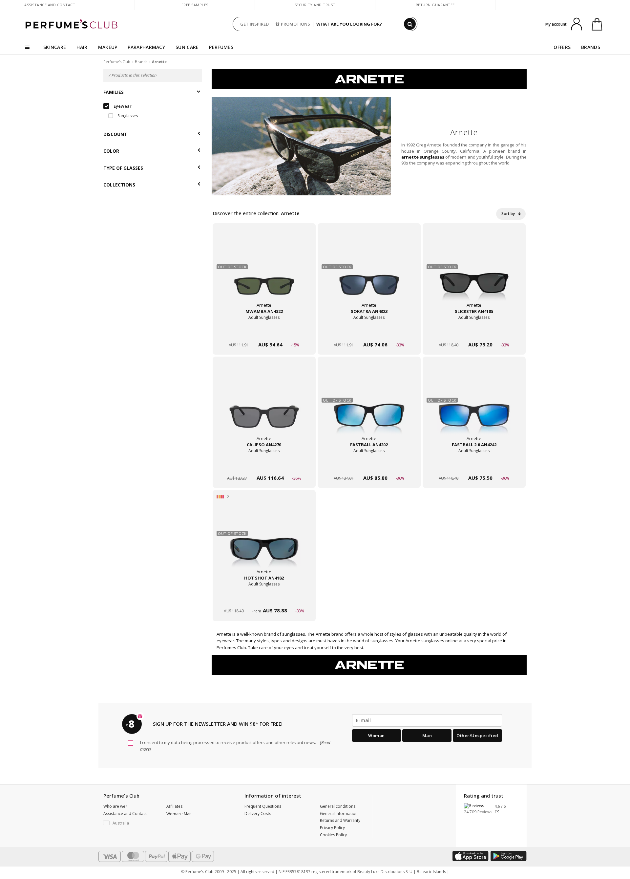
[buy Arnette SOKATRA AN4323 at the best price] (369, 272)
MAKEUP (107, 47)
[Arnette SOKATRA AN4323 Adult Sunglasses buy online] (369, 332)
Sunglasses (127, 116)
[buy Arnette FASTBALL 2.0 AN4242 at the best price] (474, 405)
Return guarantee (435, 4)
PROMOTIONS (295, 24)
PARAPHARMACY (146, 47)
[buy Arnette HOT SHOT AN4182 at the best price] (264, 538)
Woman (376, 735)
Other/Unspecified (477, 735)
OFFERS (562, 47)
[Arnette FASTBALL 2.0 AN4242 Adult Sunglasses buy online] (474, 465)
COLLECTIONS (119, 185)
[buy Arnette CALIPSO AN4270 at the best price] (264, 405)
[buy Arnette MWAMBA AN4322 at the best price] (264, 272)
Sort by (508, 213)
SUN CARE (187, 47)
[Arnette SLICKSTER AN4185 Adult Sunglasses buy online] (474, 332)
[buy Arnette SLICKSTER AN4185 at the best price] (474, 272)
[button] (130, 823)
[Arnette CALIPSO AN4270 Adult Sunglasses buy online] (264, 465)
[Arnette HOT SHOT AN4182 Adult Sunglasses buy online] (264, 599)
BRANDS (590, 47)
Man (427, 735)
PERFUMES (221, 47)
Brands (141, 61)
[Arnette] (369, 79)
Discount (115, 134)
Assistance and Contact (49, 4)
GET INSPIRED (254, 24)
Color (111, 151)
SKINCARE (54, 47)
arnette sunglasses (422, 157)
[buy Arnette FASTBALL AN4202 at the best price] (369, 405)
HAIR (81, 47)
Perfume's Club (116, 61)
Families (113, 92)
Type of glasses (123, 168)
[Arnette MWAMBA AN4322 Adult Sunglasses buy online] (264, 332)
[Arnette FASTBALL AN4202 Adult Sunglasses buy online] (369, 465)
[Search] (410, 24)
